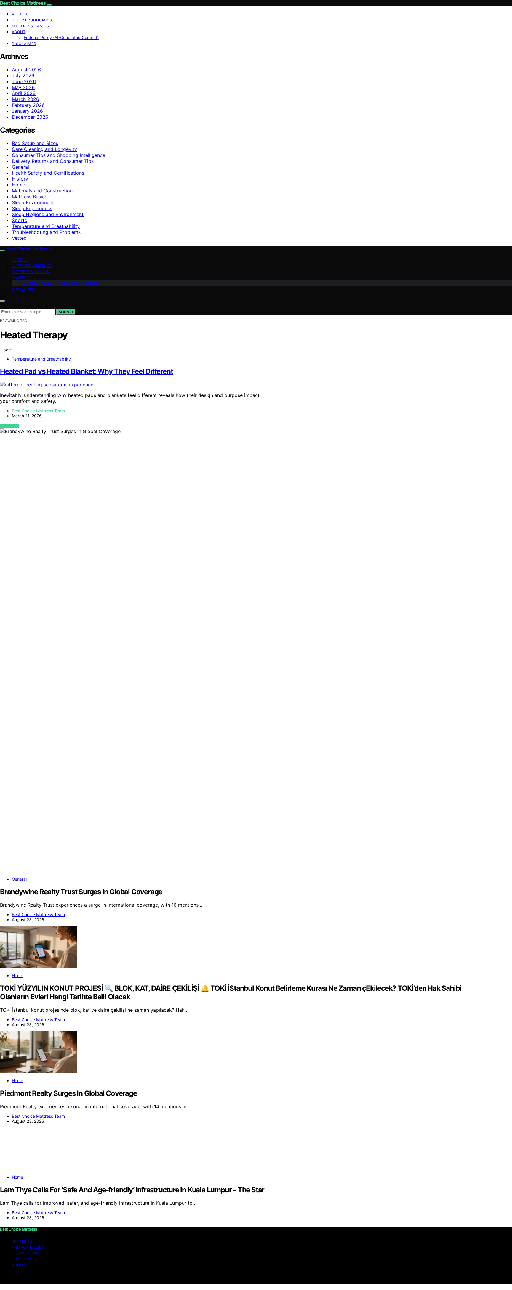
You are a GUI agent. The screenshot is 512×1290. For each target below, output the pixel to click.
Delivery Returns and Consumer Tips (53, 161)
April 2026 (24, 93)
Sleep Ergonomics (32, 20)
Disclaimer (24, 43)
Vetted (19, 14)
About (19, 32)
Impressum (24, 1241)
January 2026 (27, 111)
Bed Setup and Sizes (35, 143)
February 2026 (28, 105)
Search (66, 312)
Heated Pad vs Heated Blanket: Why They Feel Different (86, 371)
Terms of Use (26, 1253)
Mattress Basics (30, 26)
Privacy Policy (28, 1247)
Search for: (10, 305)
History (20, 179)
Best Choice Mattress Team (38, 410)
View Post (9, 426)
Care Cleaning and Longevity (44, 149)
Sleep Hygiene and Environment (48, 214)
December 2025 (30, 117)
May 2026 (23, 87)
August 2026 (26, 70)
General (20, 167)
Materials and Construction (42, 191)
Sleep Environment (33, 202)
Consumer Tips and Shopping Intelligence (58, 155)
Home (18, 185)
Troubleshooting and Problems (46, 232)
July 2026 (23, 75)
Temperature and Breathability (46, 226)
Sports (19, 220)
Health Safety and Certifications (48, 173)
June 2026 (24, 81)
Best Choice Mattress (23, 3)
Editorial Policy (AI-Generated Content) (61, 37)
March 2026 (25, 99)
